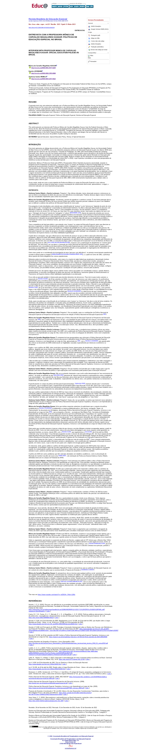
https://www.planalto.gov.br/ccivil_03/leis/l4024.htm (45, 664)
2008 (39, 319)
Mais (91, 55)
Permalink (93, 61)
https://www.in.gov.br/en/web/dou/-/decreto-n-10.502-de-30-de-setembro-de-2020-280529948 (78, 637)
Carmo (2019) (80, 383)
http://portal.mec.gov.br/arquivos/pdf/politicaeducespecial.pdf (48, 683)
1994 (104, 314)
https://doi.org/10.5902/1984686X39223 (41, 617)
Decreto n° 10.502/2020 (91, 340)
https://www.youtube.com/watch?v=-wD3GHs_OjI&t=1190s (56, 594)
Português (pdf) (95, 35)
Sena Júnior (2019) (58, 375)
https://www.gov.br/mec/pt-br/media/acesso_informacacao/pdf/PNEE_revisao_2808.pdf (56, 688)
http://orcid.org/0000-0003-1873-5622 (43, 79)
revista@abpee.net (70, 748)
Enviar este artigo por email (99, 49)
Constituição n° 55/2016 (87, 569)
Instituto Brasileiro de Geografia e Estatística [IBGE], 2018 (67, 254)
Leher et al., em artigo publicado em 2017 (72, 581)
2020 (78, 340)
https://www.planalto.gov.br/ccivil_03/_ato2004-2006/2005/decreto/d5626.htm (53, 624)
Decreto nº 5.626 (66, 431)
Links (48, 611)
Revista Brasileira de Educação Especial (48, 19)
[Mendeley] (89, 55)
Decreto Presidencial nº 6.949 (97, 543)
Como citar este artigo (97, 41)
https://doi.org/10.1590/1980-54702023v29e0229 (42, 27)
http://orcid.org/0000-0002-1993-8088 (43, 73)
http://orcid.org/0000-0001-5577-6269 (43, 68)
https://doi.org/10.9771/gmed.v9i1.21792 (72, 659)
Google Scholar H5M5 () (100, 29)
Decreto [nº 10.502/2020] (74, 291)
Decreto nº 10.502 (43, 278)
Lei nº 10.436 (88, 431)
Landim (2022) (62, 455)
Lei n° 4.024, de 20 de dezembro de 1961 (59, 242)
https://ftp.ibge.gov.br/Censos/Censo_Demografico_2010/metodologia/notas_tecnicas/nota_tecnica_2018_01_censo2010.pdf (68, 643)
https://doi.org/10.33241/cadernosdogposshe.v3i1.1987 (46, 701)
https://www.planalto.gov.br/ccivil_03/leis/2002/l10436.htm (47, 669)
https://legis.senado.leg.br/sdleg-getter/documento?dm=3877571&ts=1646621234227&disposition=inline (60, 693)
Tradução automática (97, 47)
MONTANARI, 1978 (75, 212)
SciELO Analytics (96, 26)
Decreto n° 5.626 (33, 287)
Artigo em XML (95, 38)
